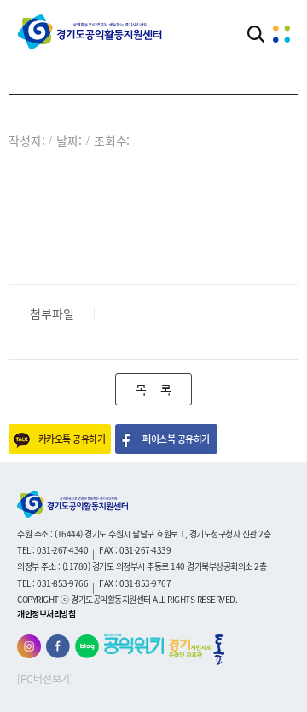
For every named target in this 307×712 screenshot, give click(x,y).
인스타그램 (29, 646)
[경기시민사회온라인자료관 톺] (196, 650)
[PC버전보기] (45, 679)
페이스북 (58, 646)
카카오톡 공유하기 (71, 439)
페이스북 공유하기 (175, 439)
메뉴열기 (281, 34)
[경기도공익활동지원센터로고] (89, 32)
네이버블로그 (87, 646)
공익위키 (134, 644)
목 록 (153, 389)
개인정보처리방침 (46, 613)
